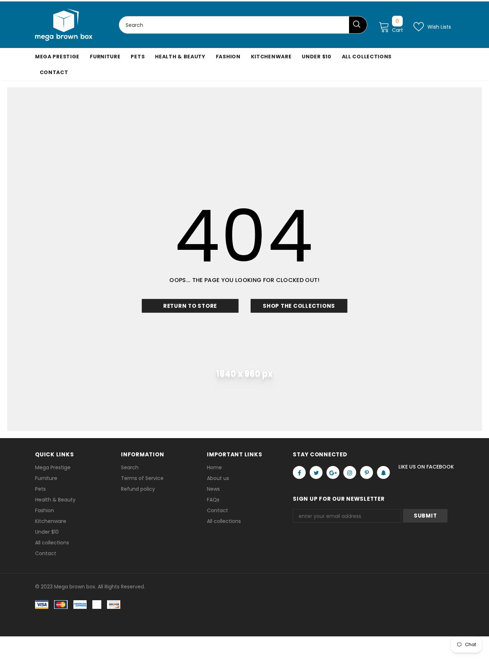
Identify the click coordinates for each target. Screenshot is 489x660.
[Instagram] (349, 472)
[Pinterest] (366, 472)
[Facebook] (299, 472)
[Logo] (63, 25)
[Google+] (332, 472)
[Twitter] (316, 472)
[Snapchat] (383, 472)
